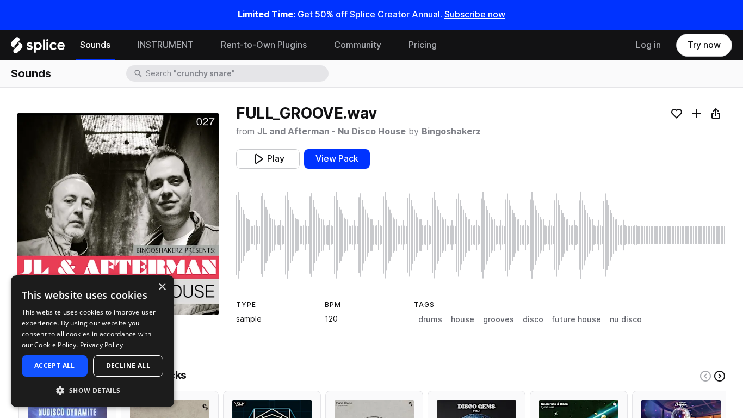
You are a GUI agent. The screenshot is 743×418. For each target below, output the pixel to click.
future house (576, 319)
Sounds (95, 45)
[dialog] (92, 341)
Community (357, 45)
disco (533, 319)
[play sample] (481, 235)
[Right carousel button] (720, 376)
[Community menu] (389, 45)
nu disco (626, 319)
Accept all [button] (54, 365)
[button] (92, 390)
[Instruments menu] (202, 45)
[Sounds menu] (118, 45)
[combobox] (236, 73)
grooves (498, 319)
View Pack (336, 158)
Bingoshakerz (451, 131)
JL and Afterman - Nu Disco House (331, 131)
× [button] (162, 287)
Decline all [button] (128, 365)
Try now (704, 45)
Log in (648, 45)
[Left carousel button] (705, 376)
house (462, 319)
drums (430, 319)
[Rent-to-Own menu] (315, 45)
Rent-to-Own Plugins (264, 45)
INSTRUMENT (166, 45)
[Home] (38, 48)
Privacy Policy (101, 344)
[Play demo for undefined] (118, 214)
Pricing (422, 45)
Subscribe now (474, 14)
